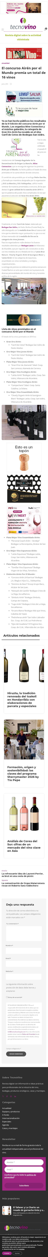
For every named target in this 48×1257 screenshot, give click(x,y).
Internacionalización (11, 1118)
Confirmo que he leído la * (20, 1176)
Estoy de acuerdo (15, 997)
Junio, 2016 (5, 84)
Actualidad (5, 63)
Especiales (6, 1121)
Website (9, 971)
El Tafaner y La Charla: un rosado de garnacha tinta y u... (29, 1208)
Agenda (5, 1125)
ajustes (21, 1249)
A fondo (5, 1115)
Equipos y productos (11, 1111)
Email (8, 958)
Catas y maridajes (10, 1128)
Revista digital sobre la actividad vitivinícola (23, 37)
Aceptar (6, 1253)
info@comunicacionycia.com (16, 1032)
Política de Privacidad (28, 1034)
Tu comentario (12, 924)
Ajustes (17, 1253)
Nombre (9, 945)
